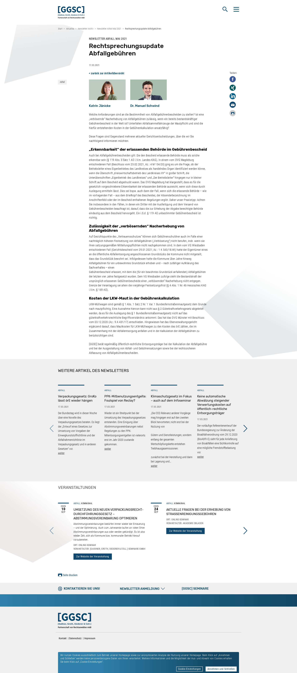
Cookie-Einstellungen (189, 668)
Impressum (89, 638)
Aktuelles (70, 28)
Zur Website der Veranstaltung (92, 556)
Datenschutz (75, 638)
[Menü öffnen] (236, 9)
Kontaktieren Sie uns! (82, 588)
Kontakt (63, 638)
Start (60, 28)
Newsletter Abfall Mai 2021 (109, 28)
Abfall (62, 82)
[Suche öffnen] (225, 9)
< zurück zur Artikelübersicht (106, 73)
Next (245, 428)
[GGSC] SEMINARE (195, 588)
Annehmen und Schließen (221, 668)
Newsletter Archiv (85, 28)
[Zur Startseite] (71, 13)
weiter (61, 453)
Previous (52, 428)
